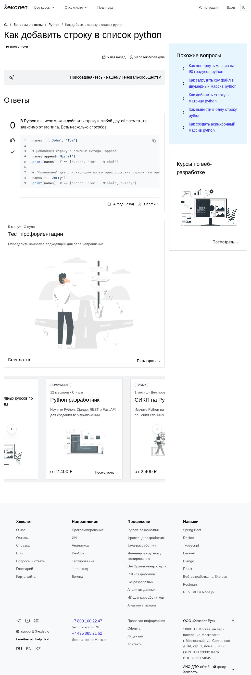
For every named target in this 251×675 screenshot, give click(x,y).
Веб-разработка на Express (205, 576)
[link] (84, 77)
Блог (20, 553)
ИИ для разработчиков (145, 597)
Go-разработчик (140, 582)
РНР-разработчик (141, 574)
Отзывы (22, 538)
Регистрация (209, 7)
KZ (38, 649)
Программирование (88, 530)
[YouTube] (27, 621)
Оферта (133, 628)
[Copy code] (154, 140)
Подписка (105, 7)
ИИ (74, 538)
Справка (23, 545)
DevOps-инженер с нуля (146, 566)
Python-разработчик (143, 530)
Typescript (191, 545)
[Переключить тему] (243, 7)
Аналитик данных (141, 589)
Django (188, 561)
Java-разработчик (141, 545)
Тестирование (83, 561)
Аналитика (80, 545)
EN (29, 649)
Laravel (189, 553)
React (187, 569)
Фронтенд (80, 569)
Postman (190, 584)
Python (54, 24)
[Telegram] (18, 621)
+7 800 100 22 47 (87, 621)
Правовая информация (146, 621)
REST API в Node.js (198, 592)
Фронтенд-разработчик (145, 538)
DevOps (78, 553)
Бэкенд (77, 576)
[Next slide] (157, 429)
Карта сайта (26, 576)
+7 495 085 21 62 (87, 633)
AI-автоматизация (141, 605)
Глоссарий (24, 569)
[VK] (36, 621)
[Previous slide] (12, 429)
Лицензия (135, 636)
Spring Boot (192, 530)
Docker (188, 538)
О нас (20, 530)
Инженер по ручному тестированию (144, 556)
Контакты (134, 644)
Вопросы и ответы (28, 24)
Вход (231, 7)
